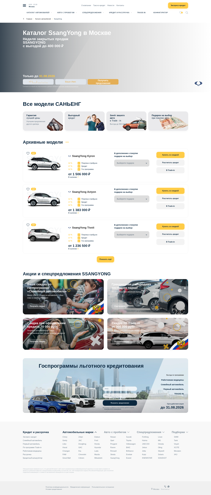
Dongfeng (82, 444)
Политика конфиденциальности (57, 487)
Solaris (161, 454)
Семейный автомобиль (172, 384)
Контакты (120, 5)
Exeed (128, 458)
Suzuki (129, 437)
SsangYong (114, 458)
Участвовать (120, 306)
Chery (65, 437)
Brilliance (130, 451)
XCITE (176, 447)
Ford (96, 440)
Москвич (177, 451)
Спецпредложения (91, 12)
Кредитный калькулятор (32, 458)
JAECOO (145, 444)
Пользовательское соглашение (103, 487)
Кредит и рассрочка (119, 12)
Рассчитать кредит (170, 163)
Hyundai (97, 447)
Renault (113, 451)
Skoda (112, 454)
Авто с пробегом (66, 12)
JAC (80, 440)
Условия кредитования (54, 489)
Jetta (144, 451)
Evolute (129, 454)
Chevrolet (82, 454)
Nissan (113, 437)
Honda (97, 444)
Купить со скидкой (170, 155)
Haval (65, 447)
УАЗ (175, 454)
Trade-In (141, 12)
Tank (176, 440)
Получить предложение (103, 81)
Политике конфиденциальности (68, 86)
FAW (64, 454)
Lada (96, 451)
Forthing (145, 437)
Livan (160, 437)
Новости (110, 5)
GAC (80, 447)
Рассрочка (27, 454)
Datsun (97, 437)
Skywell (161, 451)
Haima (144, 440)
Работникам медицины (172, 380)
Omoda (161, 444)
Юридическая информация (80, 487)
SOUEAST (162, 458)
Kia (79, 451)
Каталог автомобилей (38, 12)
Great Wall (67, 458)
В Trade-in (170, 170)
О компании (86, 5)
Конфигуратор (160, 12)
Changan (66, 451)
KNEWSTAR (147, 458)
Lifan (64, 444)
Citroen (81, 458)
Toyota (128, 440)
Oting (160, 447)
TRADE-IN (179, 394)
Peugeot (113, 444)
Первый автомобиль (173, 389)
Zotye (80, 437)
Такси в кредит (99, 5)
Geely (65, 440)
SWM (176, 437)
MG (159, 440)
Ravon (113, 447)
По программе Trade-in (32, 447)
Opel (112, 440)
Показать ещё (105, 259)
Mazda (97, 454)
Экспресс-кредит (178, 5)
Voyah (176, 444)
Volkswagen (131, 444)
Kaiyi (144, 454)
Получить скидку (37, 306)
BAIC (128, 447)
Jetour (144, 447)
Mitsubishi (98, 458)
